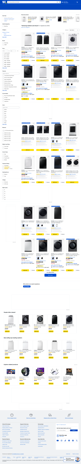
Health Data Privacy (30, 457)
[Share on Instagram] (61, 441)
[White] (57, 141)
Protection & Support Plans (25, 433)
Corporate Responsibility (42, 444)
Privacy (14, 457)
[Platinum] (38, 225)
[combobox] (74, 30)
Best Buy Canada (76, 453)
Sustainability (40, 446)
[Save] (34, 34)
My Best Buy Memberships (24, 440)
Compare (33, 60)
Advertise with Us (41, 427)
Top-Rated (6, 165)
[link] (8, 327)
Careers (39, 442)
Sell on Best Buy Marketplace (43, 425)
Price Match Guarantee (6, 431)
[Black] (53, 141)
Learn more (61, 436)
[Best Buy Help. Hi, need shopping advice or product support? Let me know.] (77, 459)
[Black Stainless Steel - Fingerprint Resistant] (23, 225)
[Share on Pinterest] (73, 441)
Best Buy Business (41, 434)
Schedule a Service (23, 429)
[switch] (3, 130)
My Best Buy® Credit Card (6, 440)
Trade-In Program (5, 434)
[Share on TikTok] (65, 441)
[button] (65, 2)
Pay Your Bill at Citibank (6, 442)
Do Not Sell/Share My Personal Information (39, 457)
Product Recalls (5, 433)
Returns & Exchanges (6, 429)
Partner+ (39, 436)
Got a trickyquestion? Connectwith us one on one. (70, 459)
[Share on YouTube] (58, 441)
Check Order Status (5, 425)
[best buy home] (4, 2)
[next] (76, 323)
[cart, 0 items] (77, 2)
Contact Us (22, 436)
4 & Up (11, 168)
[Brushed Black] (23, 84)
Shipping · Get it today (8, 19)
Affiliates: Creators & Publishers (43, 429)
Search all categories (25, 27)
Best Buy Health (41, 431)
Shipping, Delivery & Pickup (7, 427)
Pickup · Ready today (8, 17)
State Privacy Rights (24, 457)
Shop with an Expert (23, 427)
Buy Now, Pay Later (5, 446)
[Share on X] (77, 441)
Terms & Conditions (9, 457)
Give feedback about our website (18, 453)
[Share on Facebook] (69, 441)
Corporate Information (42, 440)
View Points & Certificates (24, 442)
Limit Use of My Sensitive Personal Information (52, 457)
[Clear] (57, 2)
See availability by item (40, 58)
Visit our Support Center (24, 425)
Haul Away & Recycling (24, 434)
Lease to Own (4, 444)
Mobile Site (68, 453)
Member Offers (22, 444)
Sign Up (73, 430)
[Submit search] (60, 2)
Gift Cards (4, 436)
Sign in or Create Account (61, 424)
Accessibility (4, 457)
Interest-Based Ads (18, 457)
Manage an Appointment (24, 431)
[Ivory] (27, 84)
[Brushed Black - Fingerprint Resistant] (68, 84)
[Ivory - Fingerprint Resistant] (71, 84)
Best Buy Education (41, 433)
